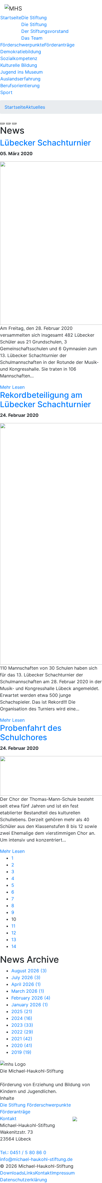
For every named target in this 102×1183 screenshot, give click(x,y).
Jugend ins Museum (21, 72)
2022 (22, 1032)
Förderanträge (59, 45)
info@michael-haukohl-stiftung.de (36, 1159)
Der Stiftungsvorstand (45, 31)
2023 (22, 1025)
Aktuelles (35, 107)
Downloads (12, 1173)
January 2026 (29, 1004)
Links (29, 1173)
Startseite (10, 17)
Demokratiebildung (20, 51)
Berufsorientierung (20, 85)
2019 (21, 1052)
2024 (21, 1018)
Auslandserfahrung (20, 79)
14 (13, 946)
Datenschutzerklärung (23, 1179)
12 (13, 933)
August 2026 (29, 970)
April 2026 (26, 984)
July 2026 (26, 977)
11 (13, 926)
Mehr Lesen (12, 387)
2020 (21, 1045)
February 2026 (30, 998)
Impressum (63, 1173)
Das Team (31, 38)
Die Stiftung (34, 17)
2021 (21, 1038)
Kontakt (43, 1173)
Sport (6, 92)
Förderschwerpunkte (22, 45)
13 (13, 939)
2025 (21, 1011)
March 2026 (27, 991)
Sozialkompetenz (18, 58)
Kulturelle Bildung (18, 65)
